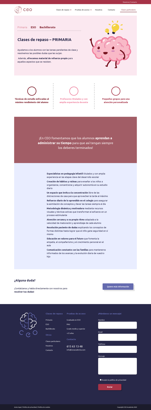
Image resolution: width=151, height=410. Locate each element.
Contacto (133, 2)
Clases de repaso (62, 10)
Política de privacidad (30, 407)
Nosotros (126, 2)
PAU (68, 324)
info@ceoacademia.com (76, 350)
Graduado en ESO (73, 320)
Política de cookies (44, 407)
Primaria (49, 320)
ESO (47, 324)
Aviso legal (17, 407)
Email (100, 332)
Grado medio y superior (76, 329)
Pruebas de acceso (82, 10)
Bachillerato (50, 329)
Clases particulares (128, 10)
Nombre (101, 320)
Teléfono (101, 344)
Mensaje (101, 356)
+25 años (70, 333)
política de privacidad (118, 380)
